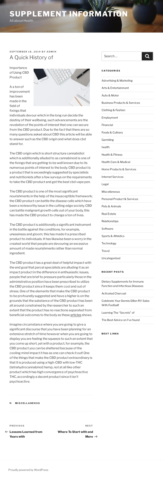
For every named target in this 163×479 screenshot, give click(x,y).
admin (51, 51)
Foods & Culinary (112, 132)
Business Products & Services (121, 102)
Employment (110, 117)
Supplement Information (69, 14)
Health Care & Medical (116, 162)
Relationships (110, 221)
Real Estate (109, 213)
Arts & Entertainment (115, 88)
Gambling (108, 139)
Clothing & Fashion (113, 110)
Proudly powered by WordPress (28, 469)
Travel (106, 250)
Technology (109, 243)
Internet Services (112, 176)
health (106, 147)
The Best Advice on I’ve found (121, 320)
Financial (107, 125)
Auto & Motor (110, 95)
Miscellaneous (27, 403)
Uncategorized (111, 258)
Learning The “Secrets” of (118, 312)
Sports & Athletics (113, 236)
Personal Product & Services (120, 199)
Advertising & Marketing (117, 80)
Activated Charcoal (114, 293)
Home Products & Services (119, 169)
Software (107, 228)
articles (75, 315)
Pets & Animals (111, 206)
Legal (105, 184)
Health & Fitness (112, 154)
